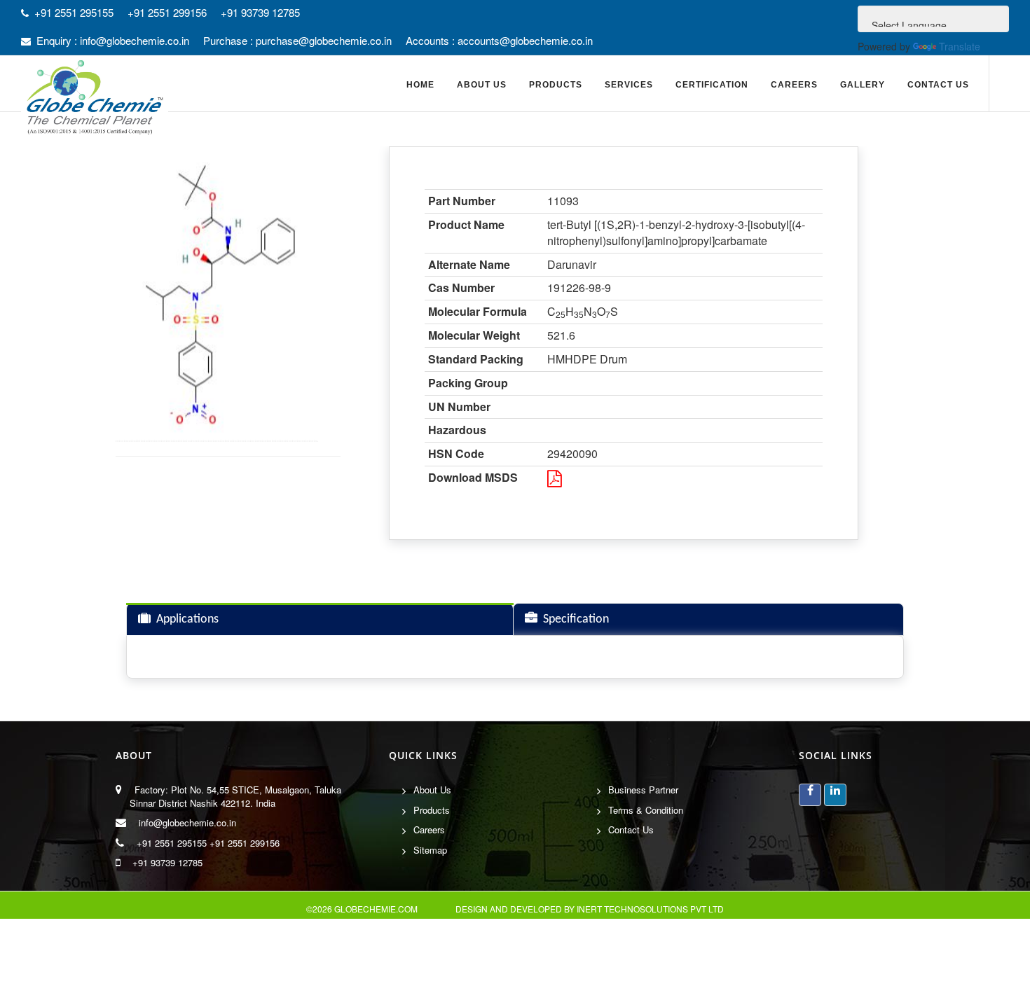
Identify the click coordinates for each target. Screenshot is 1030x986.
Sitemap (430, 849)
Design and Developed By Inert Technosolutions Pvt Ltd (589, 909)
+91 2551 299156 (245, 842)
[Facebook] (810, 795)
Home (420, 85)
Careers (794, 85)
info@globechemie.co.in (187, 822)
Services (629, 85)
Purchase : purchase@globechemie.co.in (297, 40)
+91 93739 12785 (167, 862)
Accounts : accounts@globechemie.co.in (499, 40)
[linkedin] (835, 795)
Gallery (862, 85)
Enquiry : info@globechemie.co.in (112, 40)
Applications (187, 619)
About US (482, 85)
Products (431, 810)
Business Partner (643, 789)
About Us (432, 789)
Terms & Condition (645, 810)
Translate (959, 46)
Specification (576, 619)
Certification (711, 85)
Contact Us (938, 85)
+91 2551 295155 (172, 842)
